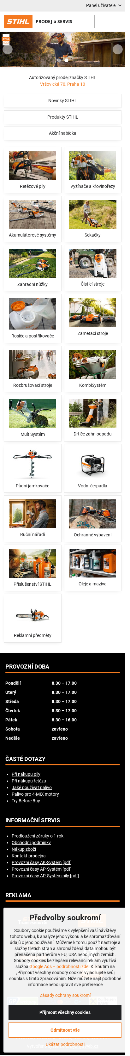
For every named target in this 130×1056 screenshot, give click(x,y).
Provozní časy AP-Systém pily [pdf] (45, 875)
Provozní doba (27, 667)
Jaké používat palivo (32, 787)
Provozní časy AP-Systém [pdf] (42, 869)
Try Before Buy (26, 800)
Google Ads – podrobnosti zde (58, 966)
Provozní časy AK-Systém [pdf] (42, 862)
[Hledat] (86, 21)
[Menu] (117, 21)
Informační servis (32, 820)
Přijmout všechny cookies (65, 1012)
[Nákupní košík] (102, 21)
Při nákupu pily (26, 774)
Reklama (18, 895)
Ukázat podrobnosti (65, 1044)
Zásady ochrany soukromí (65, 995)
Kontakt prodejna (29, 855)
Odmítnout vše (65, 1030)
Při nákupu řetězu (29, 780)
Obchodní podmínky (31, 842)
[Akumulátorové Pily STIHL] (62, 50)
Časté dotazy (25, 759)
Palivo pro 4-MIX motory (35, 794)
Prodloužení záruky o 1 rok (37, 835)
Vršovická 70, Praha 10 (62, 84)
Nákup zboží (24, 849)
